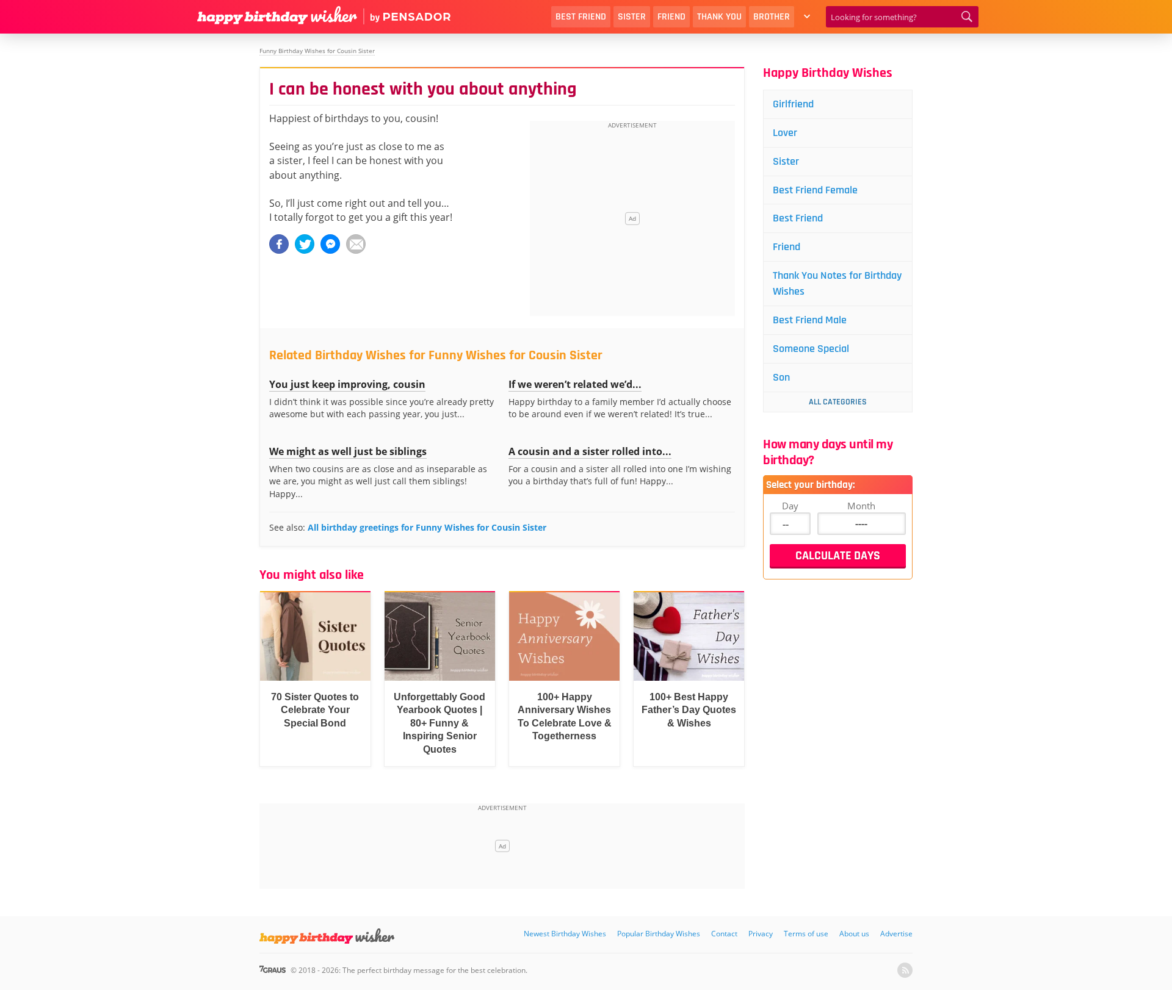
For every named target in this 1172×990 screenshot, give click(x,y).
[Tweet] (304, 244)
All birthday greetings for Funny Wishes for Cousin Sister (427, 527)
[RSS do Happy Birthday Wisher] (905, 970)
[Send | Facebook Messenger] (330, 244)
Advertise (896, 933)
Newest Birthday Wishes (565, 933)
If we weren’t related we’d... (575, 384)
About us (854, 933)
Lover (785, 133)
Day (790, 506)
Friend (671, 16)
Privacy (760, 933)
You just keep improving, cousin (347, 384)
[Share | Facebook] (279, 244)
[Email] (356, 244)
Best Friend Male (810, 320)
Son (781, 377)
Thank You (719, 16)
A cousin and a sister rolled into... (589, 451)
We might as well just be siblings (348, 451)
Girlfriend (793, 104)
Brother (771, 16)
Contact (724, 933)
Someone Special (811, 349)
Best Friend (580, 16)
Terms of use (806, 933)
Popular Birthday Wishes (658, 933)
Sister (632, 16)
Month (861, 506)
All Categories (838, 401)
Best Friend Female (815, 190)
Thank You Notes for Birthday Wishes (837, 283)
